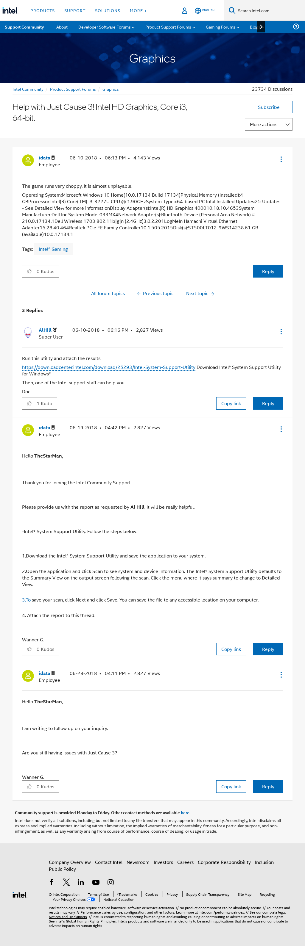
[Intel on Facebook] (51, 882)
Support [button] (74, 10)
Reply (268, 271)
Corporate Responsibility (224, 862)
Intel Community (28, 89)
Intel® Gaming (53, 248)
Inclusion (264, 862)
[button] (280, 159)
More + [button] (138, 10)
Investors (163, 862)
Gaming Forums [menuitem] (220, 27)
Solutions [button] (107, 10)
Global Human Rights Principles (91, 921)
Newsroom (138, 862)
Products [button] (42, 10)
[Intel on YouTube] (96, 882)
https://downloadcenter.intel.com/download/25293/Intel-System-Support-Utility (108, 367)
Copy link (231, 403)
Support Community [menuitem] (24, 27)
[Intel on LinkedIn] (81, 882)
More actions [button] (263, 124)
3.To (26, 599)
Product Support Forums (73, 89)
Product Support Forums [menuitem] (168, 27)
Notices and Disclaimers (68, 916)
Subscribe (269, 107)
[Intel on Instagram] (110, 882)
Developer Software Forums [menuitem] (104, 27)
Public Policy (62, 868)
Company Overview (70, 862)
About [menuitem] (62, 27)
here (185, 812)
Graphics (110, 89)
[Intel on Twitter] (66, 882)
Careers (185, 862)
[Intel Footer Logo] (20, 894)
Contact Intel (108, 862)
